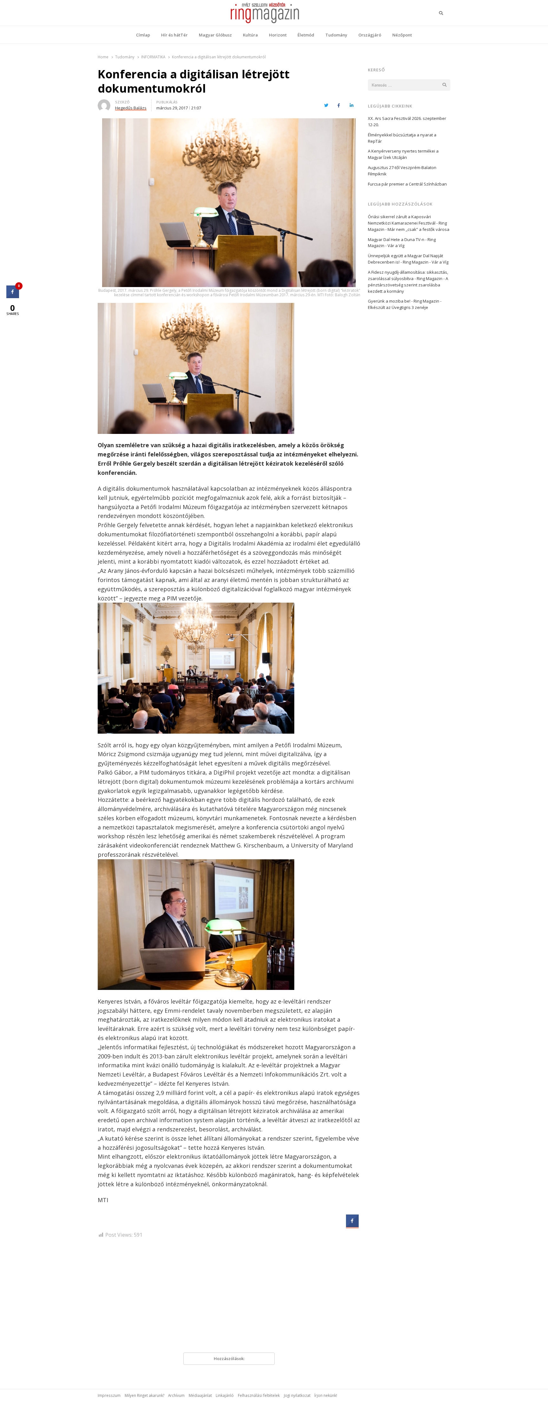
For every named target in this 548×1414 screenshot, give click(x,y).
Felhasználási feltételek (259, 1395)
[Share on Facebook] (352, 1225)
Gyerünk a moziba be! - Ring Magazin (403, 301)
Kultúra (250, 35)
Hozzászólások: (229, 1358)
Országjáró (369, 35)
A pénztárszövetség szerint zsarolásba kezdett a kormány (408, 285)
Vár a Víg (396, 245)
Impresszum (109, 1395)
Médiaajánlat (200, 1395)
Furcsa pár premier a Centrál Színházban (407, 184)
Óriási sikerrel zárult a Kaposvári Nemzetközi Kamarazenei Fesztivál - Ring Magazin (407, 223)
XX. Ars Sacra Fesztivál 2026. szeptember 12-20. (407, 121)
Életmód (305, 35)
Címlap (143, 35)
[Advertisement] (229, 1298)
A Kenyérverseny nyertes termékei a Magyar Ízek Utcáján (403, 154)
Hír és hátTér (174, 35)
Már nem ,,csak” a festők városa (418, 229)
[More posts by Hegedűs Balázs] (104, 103)
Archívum (176, 1395)
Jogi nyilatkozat (297, 1395)
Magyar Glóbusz (215, 35)
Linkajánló (225, 1395)
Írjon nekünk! (325, 1395)
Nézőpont (402, 35)
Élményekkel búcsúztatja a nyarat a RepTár (402, 138)
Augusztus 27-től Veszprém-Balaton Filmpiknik (402, 171)
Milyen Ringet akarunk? (144, 1395)
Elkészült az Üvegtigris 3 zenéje (398, 307)
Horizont (278, 35)
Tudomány (336, 35)
